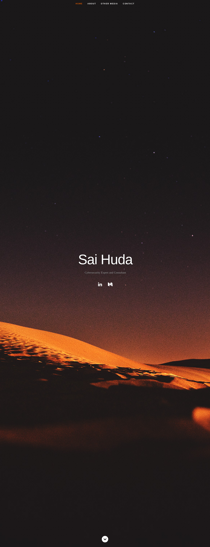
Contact (129, 4)
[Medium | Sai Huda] (110, 284)
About (91, 4)
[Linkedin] (100, 284)
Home (79, 4)
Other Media (109, 4)
